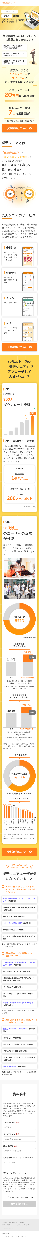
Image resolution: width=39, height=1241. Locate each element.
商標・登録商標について (8, 1224)
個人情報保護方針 (13, 1222)
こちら (14, 1186)
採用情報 (22, 1222)
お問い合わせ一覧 (15, 1236)
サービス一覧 (5, 1236)
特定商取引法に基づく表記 (22, 1224)
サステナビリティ (25, 1236)
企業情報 (4, 1222)
